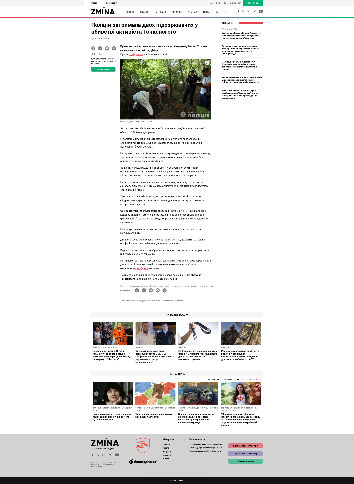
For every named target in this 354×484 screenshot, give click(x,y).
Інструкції (160, 12)
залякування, (163, 286)
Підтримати (253, 3)
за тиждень (213, 379)
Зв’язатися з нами (245, 461)
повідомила (136, 54)
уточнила (174, 239)
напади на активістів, (180, 286)
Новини (129, 12)
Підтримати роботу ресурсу (245, 445)
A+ (93, 54)
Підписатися (234, 3)
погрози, (193, 286)
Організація (111, 3)
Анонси (192, 12)
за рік (240, 379)
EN (225, 12)
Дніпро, (153, 286)
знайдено (142, 268)
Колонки (177, 12)
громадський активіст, (139, 286)
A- (100, 54)
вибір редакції (254, 379)
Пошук (216, 3)
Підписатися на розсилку (245, 453)
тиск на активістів (206, 286)
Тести (206, 12)
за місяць (228, 379)
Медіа (94, 3)
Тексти (144, 12)
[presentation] (96, 393)
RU (216, 12)
